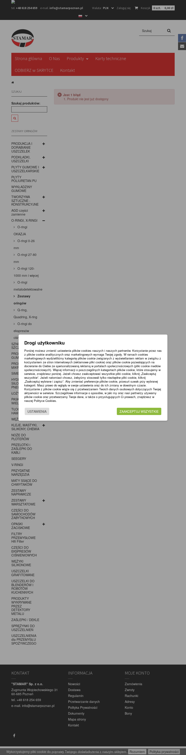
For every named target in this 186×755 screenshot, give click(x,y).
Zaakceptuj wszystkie (139, 411)
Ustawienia (36, 411)
